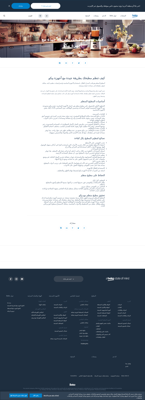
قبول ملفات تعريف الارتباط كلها (18, 395)
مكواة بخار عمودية (83, 336)
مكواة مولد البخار (83, 333)
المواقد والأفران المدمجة (103, 307)
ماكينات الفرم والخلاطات (102, 331)
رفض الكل (36, 395)
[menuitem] (123, 15)
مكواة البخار (82, 330)
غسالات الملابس (84, 304)
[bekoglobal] (135, 15)
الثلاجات (120, 307)
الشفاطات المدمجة (102, 315)
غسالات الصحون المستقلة (124, 323)
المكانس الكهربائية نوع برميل (38, 318)
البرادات (120, 304)
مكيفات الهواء (42, 304)
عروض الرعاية (10, 311)
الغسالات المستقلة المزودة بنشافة (79, 312)
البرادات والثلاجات (122, 310)
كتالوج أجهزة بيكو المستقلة (14, 308)
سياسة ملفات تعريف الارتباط (101, 376)
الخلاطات (98, 329)
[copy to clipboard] (60, 63)
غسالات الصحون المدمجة (124, 326)
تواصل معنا (128, 363)
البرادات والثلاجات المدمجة (124, 315)
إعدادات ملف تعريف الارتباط (51, 395)
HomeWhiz (73, 376)
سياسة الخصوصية (115, 376)
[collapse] (9, 6)
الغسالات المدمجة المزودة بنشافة (79, 315)
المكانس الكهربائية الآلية (37, 312)
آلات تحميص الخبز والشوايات (103, 334)
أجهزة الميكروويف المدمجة (104, 310)
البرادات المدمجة (122, 313)
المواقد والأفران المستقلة (103, 304)
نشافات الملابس (84, 322)
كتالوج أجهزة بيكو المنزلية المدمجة (15, 305)
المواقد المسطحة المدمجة (103, 313)
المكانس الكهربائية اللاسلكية (38, 315)
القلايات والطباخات (100, 337)
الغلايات (98, 326)
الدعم (126, 366)
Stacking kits (84, 343)
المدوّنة (72, 357)
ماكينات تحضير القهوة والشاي (103, 323)
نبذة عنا (9, 303)
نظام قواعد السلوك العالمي (86, 376)
